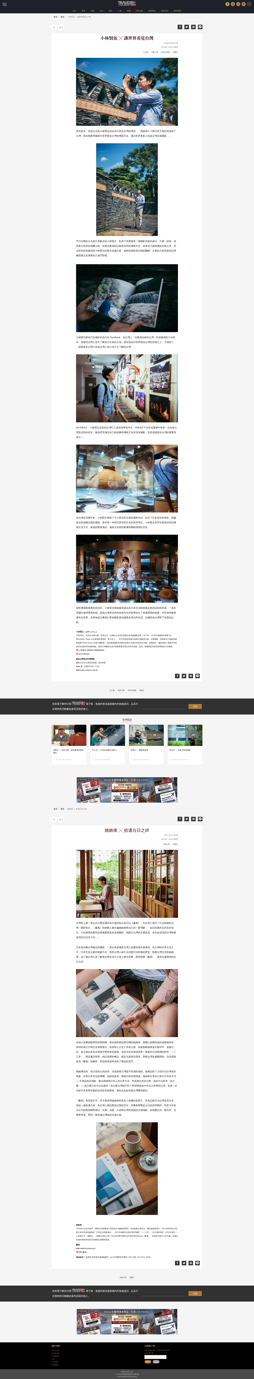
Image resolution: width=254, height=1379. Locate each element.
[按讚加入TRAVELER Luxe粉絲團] (227, 4)
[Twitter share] (186, 27)
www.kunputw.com (88, 1248)
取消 (156, 1361)
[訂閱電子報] (244, 4)
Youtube (55, 1361)
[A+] (61, 27)
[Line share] (200, 27)
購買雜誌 (152, 10)
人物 (119, 10)
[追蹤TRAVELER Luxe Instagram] (233, 4)
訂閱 (195, 706)
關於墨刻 (177, 10)
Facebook (55, 1353)
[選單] (5, 4)
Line (53, 1359)
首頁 (55, 16)
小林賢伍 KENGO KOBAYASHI (91, 650)
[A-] (54, 27)
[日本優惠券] (127, 790)
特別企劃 (139, 10)
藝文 (110, 10)
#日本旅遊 (165, 52)
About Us (55, 1350)
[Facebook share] (180, 27)
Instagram (55, 1356)
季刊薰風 (83, 1252)
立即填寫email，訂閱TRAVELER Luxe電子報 (157, 1351)
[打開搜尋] (249, 4)
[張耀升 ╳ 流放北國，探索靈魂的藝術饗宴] (69, 745)
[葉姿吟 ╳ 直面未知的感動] (185, 745)
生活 (101, 10)
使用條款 (55, 1364)
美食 (83, 10)
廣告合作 (165, 10)
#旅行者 (154, 52)
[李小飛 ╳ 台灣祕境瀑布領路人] (107, 745)
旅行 (74, 10)
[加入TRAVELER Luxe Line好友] (238, 4)
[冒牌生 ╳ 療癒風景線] (146, 745)
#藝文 (175, 52)
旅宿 (92, 10)
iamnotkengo (84, 653)
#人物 (145, 52)
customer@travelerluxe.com (127, 1376)
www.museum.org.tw (89, 670)
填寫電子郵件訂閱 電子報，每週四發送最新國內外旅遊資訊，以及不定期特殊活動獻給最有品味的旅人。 (95, 706)
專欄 (128, 10)
